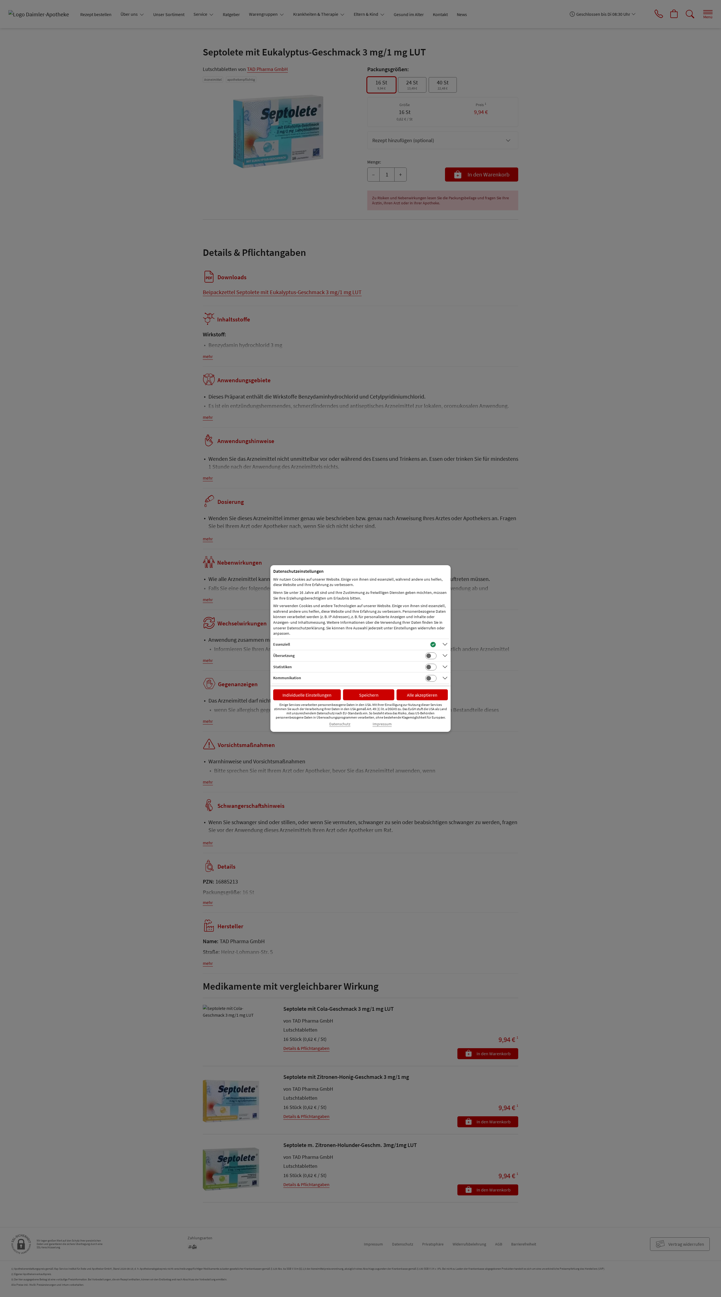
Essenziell (281, 644)
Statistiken (282, 666)
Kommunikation (287, 677)
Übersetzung (284, 655)
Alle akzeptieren (422, 695)
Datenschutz (339, 724)
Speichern (369, 695)
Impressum (382, 724)
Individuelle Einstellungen (306, 695)
